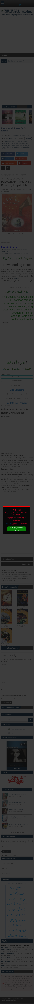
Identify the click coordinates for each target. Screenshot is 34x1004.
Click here (9, 523)
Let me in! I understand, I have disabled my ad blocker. (16, 528)
